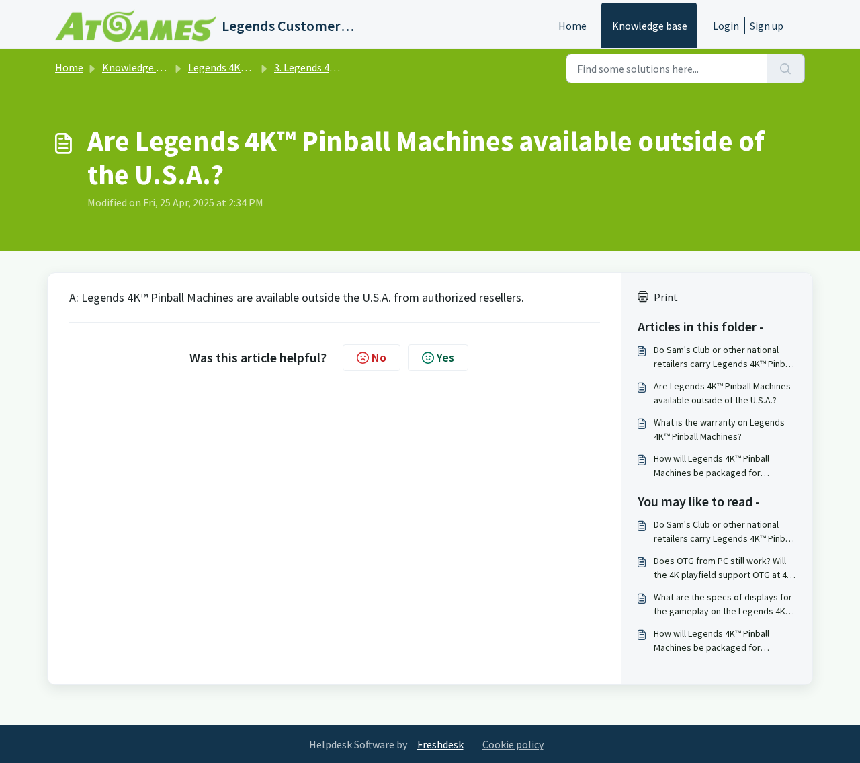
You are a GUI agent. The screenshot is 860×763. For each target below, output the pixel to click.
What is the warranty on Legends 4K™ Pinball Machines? (719, 429)
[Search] (786, 68)
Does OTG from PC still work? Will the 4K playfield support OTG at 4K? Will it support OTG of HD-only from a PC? (725, 568)
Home (572, 25)
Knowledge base (649, 25)
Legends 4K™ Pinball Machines (258, 67)
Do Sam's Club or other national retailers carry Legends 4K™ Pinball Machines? (724, 357)
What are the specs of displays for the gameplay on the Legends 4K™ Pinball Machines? (723, 604)
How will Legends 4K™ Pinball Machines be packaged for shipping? (711, 466)
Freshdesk (440, 744)
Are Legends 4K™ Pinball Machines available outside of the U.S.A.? (722, 393)
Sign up (766, 25)
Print (666, 297)
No (379, 357)
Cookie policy (513, 744)
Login (726, 25)
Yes (445, 357)
